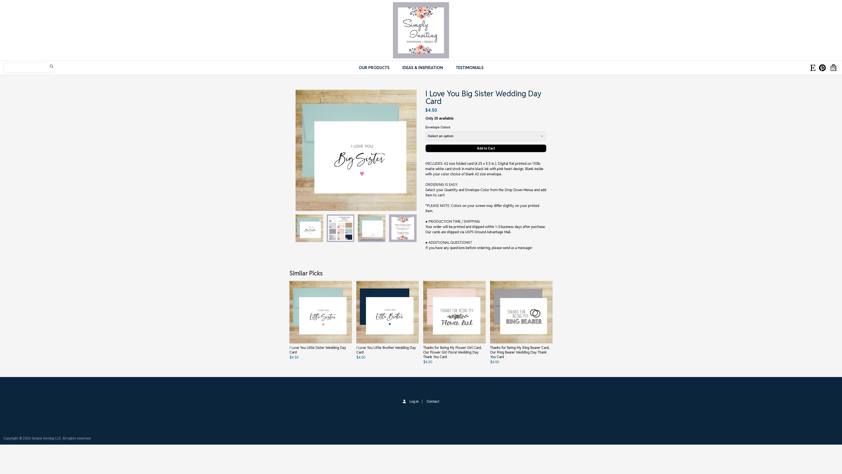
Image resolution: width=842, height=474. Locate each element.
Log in (414, 401)
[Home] (421, 30)
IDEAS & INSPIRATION (422, 67)
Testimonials (469, 67)
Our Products (374, 67)
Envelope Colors (437, 127)
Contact (433, 401)
